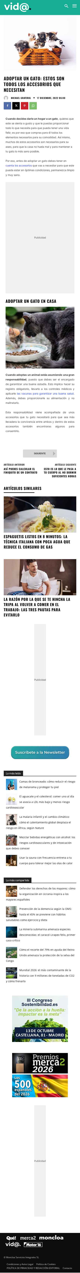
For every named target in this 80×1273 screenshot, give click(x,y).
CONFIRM (25, 701)
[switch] (66, 640)
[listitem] (40, 632)
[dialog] (40, 636)
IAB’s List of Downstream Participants (44, 620)
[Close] (72, 565)
